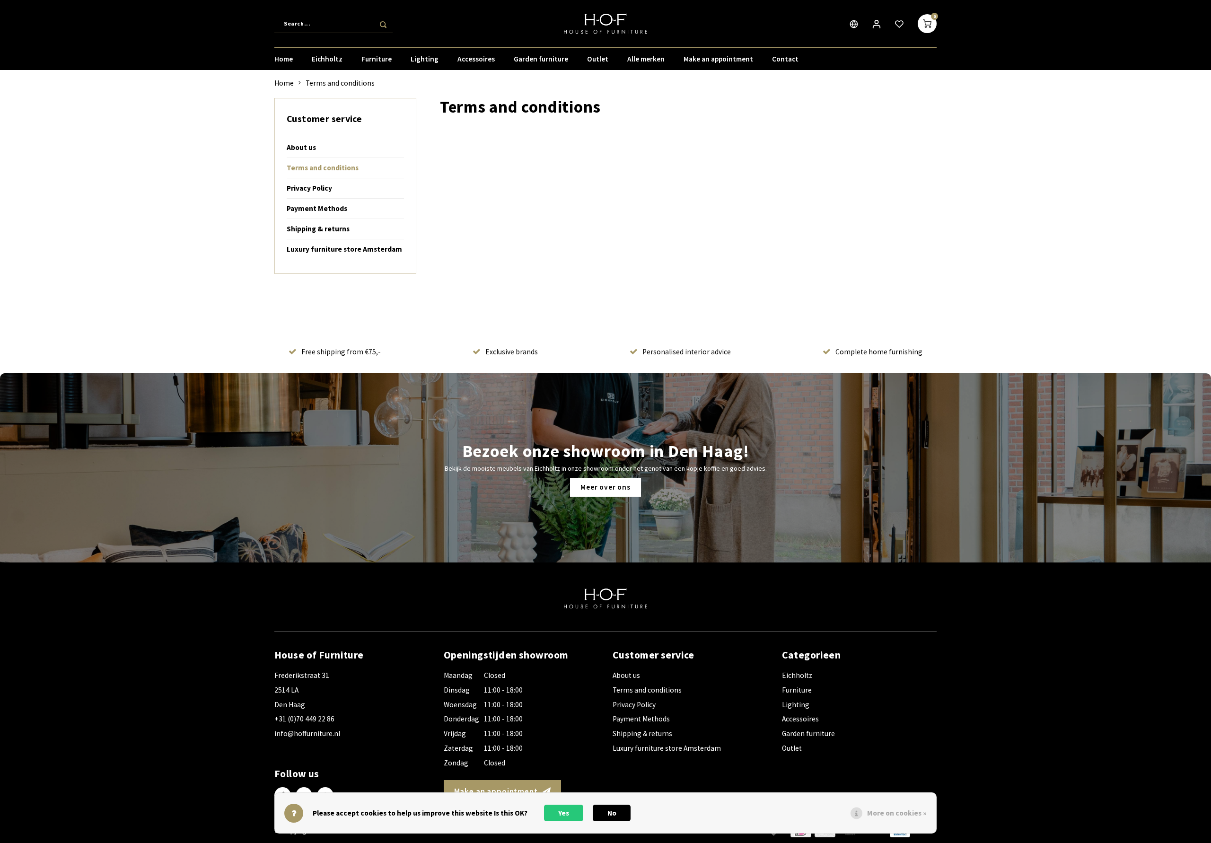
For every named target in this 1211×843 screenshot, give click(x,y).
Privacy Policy (309, 188)
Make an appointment (718, 58)
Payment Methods (317, 208)
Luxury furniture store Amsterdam (344, 249)
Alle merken (646, 58)
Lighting (425, 58)
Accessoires (476, 58)
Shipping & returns (318, 228)
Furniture (376, 58)
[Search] (383, 23)
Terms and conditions (340, 83)
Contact (785, 58)
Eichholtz (327, 58)
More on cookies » (897, 812)
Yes (563, 812)
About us (301, 147)
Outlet (597, 58)
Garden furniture (541, 58)
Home (283, 58)
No (611, 812)
